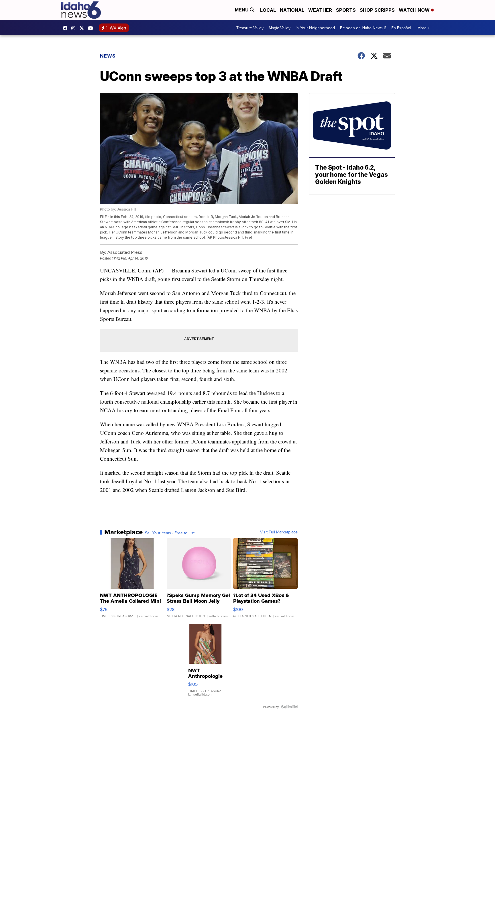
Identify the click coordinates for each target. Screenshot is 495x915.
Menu (242, 9)
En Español (401, 28)
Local (268, 10)
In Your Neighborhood (315, 28)
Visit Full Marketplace (279, 532)
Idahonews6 (66, 28)
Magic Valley (279, 28)
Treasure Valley (250, 28)
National (292, 10)
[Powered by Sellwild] (289, 707)
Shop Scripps (377, 10)
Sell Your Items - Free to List (170, 533)
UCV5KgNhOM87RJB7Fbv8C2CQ (92, 28)
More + (423, 28)
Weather (320, 10)
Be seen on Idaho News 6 (363, 28)
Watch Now (415, 10)
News (108, 56)
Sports (346, 10)
